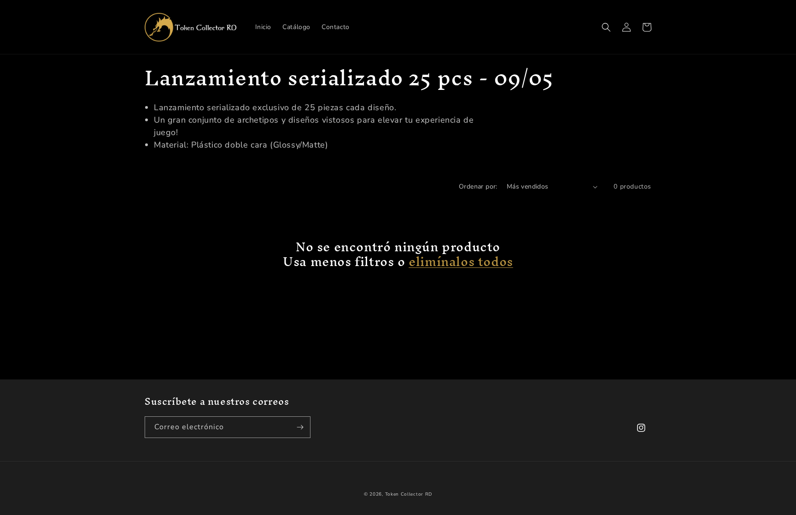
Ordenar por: (478, 186)
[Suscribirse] (300, 427)
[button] (606, 27)
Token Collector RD (409, 494)
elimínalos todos (461, 262)
